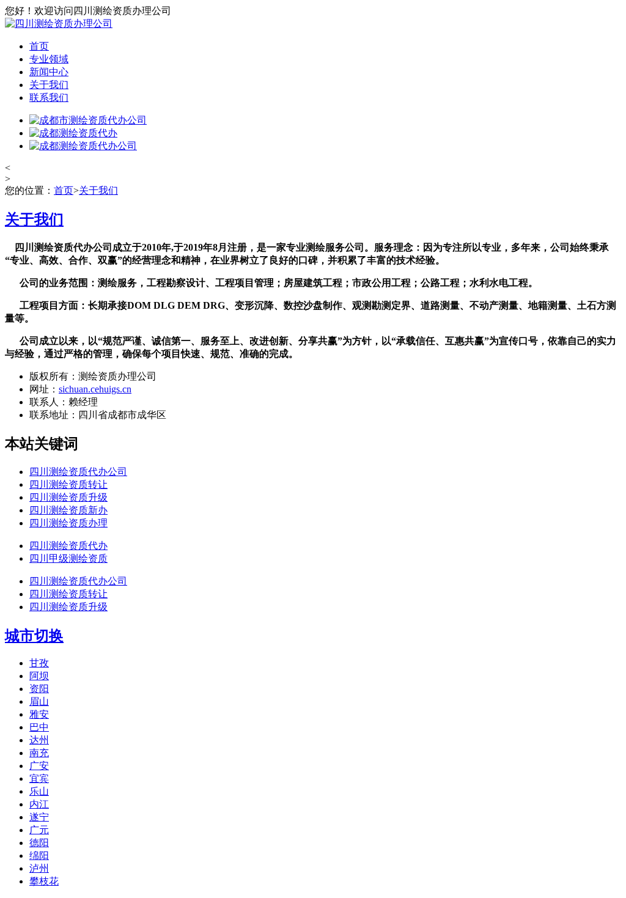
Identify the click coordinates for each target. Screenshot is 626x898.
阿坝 (39, 676)
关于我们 (48, 84)
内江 (39, 804)
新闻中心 (48, 72)
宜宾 (39, 778)
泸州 (39, 868)
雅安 (39, 714)
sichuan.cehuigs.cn (95, 389)
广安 (39, 765)
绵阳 (39, 855)
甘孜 (39, 663)
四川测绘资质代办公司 (78, 471)
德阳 (39, 842)
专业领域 (48, 59)
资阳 (39, 688)
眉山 (39, 701)
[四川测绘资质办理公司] (58, 23)
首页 (39, 46)
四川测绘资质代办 (68, 545)
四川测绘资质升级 (68, 497)
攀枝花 (44, 881)
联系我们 (48, 97)
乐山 (39, 791)
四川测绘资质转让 (68, 484)
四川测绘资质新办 (68, 510)
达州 (39, 740)
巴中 (39, 727)
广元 (39, 830)
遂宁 (39, 817)
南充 (39, 753)
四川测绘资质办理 (68, 523)
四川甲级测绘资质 (68, 558)
